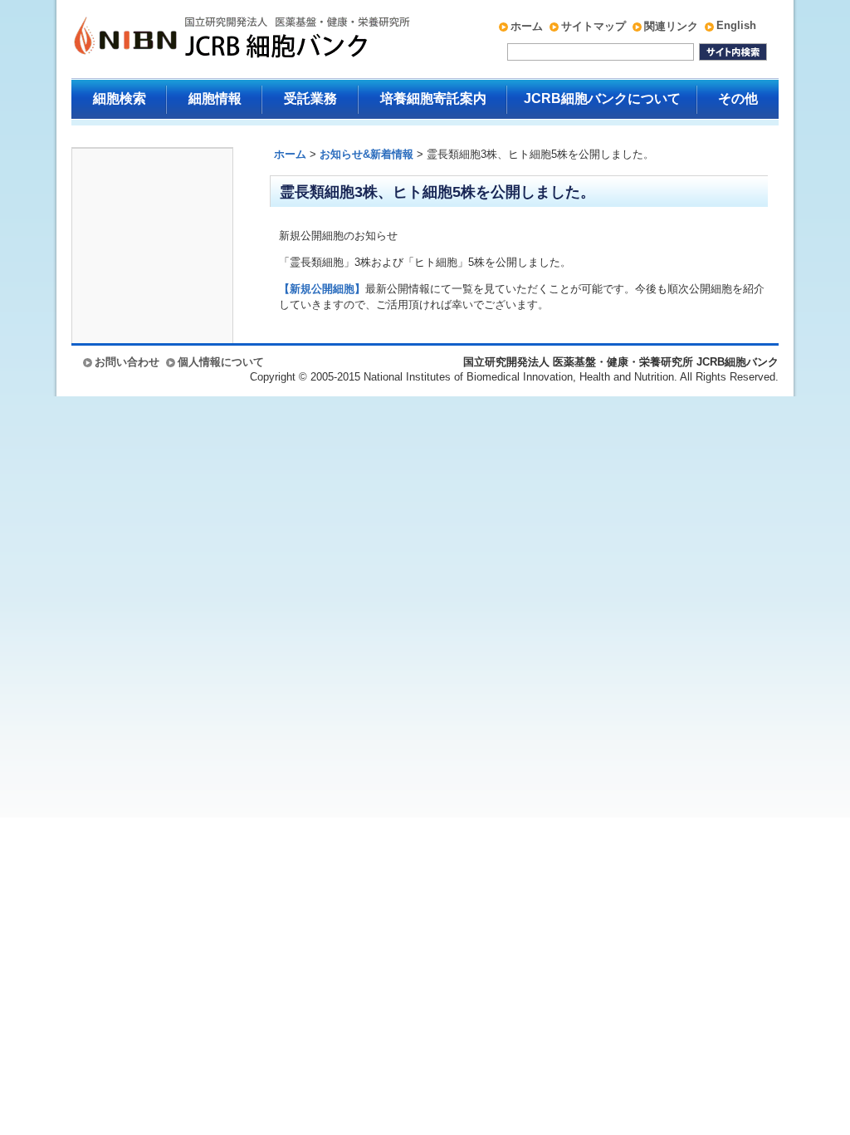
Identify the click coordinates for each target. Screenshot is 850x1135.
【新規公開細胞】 (322, 289)
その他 (738, 98)
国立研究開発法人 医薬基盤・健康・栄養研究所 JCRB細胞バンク (224, 39)
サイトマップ (593, 26)
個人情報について (221, 362)
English (736, 25)
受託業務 (310, 98)
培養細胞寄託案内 (433, 98)
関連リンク (671, 26)
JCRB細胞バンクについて (602, 98)
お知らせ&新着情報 (366, 154)
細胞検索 (119, 98)
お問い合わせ (127, 362)
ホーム (526, 26)
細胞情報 (215, 98)
